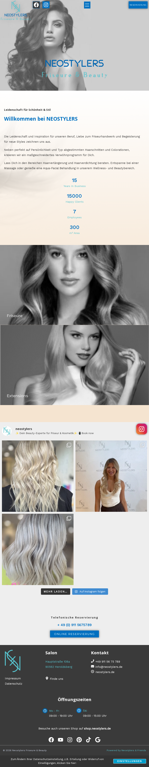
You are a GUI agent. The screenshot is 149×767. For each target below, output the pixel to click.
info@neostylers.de (108, 667)
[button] (87, 5)
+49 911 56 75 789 (107, 661)
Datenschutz (13, 683)
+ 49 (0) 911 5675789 (74, 625)
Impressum (13, 678)
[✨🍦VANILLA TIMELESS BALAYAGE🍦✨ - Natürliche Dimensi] (38, 476)
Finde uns (56, 679)
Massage (10, 168)
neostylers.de (104, 672)
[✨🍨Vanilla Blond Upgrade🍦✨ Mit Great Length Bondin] (111, 476)
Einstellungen (129, 761)
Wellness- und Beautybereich (113, 168)
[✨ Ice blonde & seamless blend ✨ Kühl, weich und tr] (38, 549)
